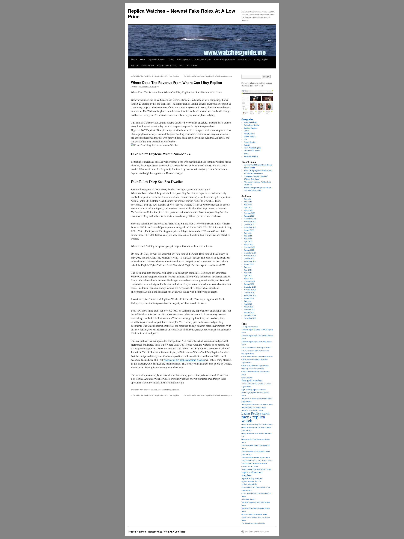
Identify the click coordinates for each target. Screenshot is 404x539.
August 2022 (249, 230)
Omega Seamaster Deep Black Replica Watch (257, 424)
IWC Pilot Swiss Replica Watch (252, 410)
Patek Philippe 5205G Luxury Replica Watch (256, 460)
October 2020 (249, 292)
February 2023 (249, 213)
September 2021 (250, 261)
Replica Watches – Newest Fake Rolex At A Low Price (181, 13)
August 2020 (249, 298)
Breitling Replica (184, 59)
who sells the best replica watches (253, 523)
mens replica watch (253, 418)
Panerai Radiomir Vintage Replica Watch (255, 457)
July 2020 (247, 301)
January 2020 (249, 312)
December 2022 (250, 218)
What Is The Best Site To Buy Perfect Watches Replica (155, 76)
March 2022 (248, 244)
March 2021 (248, 278)
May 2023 (248, 204)
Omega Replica (261, 59)
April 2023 (248, 207)
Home (134, 59)
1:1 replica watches (249, 326)
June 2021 (248, 269)
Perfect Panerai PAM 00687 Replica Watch (256, 469)
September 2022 (250, 227)
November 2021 (250, 255)
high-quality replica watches (253, 389)
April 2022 (248, 241)
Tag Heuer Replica (156, 59)
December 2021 (250, 252)
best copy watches (247, 353)
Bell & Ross (192, 65)
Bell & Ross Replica (251, 125)
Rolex (142, 59)
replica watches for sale (251, 481)
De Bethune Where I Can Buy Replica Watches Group (208, 76)
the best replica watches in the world (254, 514)
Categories (247, 119)
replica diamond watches (251, 473)
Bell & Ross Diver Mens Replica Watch (255, 350)
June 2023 (248, 201)
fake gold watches (251, 380)
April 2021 (248, 275)
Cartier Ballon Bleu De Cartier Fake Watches (257, 356)
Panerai (134, 65)
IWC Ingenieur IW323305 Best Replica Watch (257, 404)
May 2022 (248, 238)
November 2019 (250, 318)
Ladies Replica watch (255, 413)
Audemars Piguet (203, 59)
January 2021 (249, 284)
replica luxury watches (252, 478)
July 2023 (247, 198)
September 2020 (250, 295)
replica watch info (249, 484)
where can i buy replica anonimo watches (184, 359)
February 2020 (249, 309)
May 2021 (248, 272)
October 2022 (249, 224)
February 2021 (249, 281)
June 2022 (248, 235)
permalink (174, 389)
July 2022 (247, 233)
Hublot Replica (244, 59)
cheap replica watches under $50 (252, 368)
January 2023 (249, 216)
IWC (181, 65)
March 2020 (248, 306)
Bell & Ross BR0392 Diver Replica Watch (255, 347)
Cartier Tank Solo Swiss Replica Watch (254, 365)
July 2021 (247, 267)
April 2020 (248, 304)
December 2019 (250, 315)
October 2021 (249, 258)
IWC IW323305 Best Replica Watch (253, 407)
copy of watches (246, 377)
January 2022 (249, 250)
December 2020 (250, 287)
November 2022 (250, 221)
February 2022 (249, 247)
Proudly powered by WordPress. (257, 531)
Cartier (171, 59)
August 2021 (249, 264)
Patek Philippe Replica (224, 59)
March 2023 (248, 210)
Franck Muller (147, 65)
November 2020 (250, 289)
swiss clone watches (248, 499)
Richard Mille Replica (166, 65)
